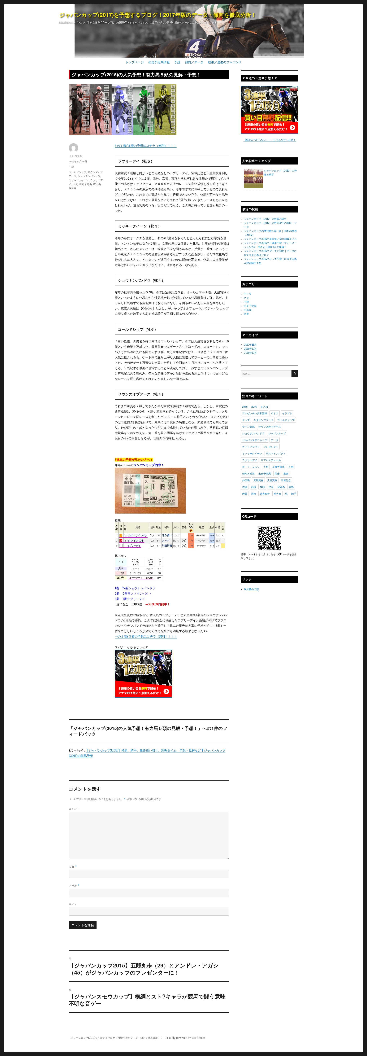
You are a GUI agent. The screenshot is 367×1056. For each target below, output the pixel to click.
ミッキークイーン (79, 180)
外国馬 (246, 480)
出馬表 (247, 310)
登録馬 (281, 487)
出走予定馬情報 (159, 62)
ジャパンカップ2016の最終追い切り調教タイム (270, 239)
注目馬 (72, 188)
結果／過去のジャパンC (224, 62)
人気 (75, 184)
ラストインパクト (276, 453)
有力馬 (97, 184)
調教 (253, 493)
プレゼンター (270, 447)
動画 (285, 473)
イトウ (274, 413)
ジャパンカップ (277, 433)
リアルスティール (271, 460)
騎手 (293, 493)
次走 (271, 487)
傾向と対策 (248, 473)
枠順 (262, 487)
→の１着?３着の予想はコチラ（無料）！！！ (146, 636)
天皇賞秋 (272, 480)
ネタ (246, 298)
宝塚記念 (286, 480)
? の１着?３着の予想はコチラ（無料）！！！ (146, 145)
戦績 (253, 487)
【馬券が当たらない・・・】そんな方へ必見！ (270, 140)
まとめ (264, 406)
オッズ (246, 420)
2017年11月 (250, 344)
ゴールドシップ (77, 172)
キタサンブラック (263, 420)
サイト (73, 904)
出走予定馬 (85, 184)
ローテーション (251, 467)
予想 (177, 62)
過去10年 (265, 493)
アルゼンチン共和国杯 (254, 413)
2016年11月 (250, 348)
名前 (73, 866)
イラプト (287, 413)
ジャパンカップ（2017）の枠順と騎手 (265, 219)
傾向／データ (194, 62)
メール (74, 885)
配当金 (277, 493)
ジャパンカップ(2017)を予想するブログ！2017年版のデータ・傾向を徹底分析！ (157, 15)
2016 (254, 406)
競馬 (291, 487)
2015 (245, 406)
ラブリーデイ (249, 460)
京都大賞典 (278, 467)
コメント (74, 808)
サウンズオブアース (269, 426)
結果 (246, 314)
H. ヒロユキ (75, 156)
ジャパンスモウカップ (254, 440)
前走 (277, 473)
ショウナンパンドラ (89, 176)
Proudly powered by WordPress (185, 1038)
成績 (244, 487)
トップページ (134, 62)
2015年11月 (250, 352)
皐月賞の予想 (251, 589)
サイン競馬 (248, 426)
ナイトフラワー (251, 447)
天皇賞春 (258, 480)
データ (247, 294)
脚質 (244, 493)
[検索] (294, 373)
